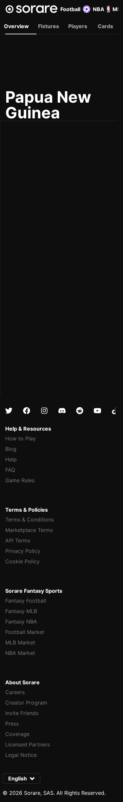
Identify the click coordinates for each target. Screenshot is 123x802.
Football (70, 9)
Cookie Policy (22, 561)
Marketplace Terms (29, 530)
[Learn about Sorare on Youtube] (97, 411)
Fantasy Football (25, 600)
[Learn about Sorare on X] (9, 411)
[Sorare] (31, 9)
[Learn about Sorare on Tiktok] (115, 411)
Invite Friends (21, 713)
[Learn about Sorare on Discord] (62, 411)
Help (11, 459)
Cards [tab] (105, 26)
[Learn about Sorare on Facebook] (26, 411)
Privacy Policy (22, 551)
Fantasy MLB (21, 611)
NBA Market (20, 653)
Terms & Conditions (29, 519)
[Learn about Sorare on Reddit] (79, 411)
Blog (10, 449)
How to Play (20, 438)
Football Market (24, 632)
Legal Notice (21, 755)
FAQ (10, 470)
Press (12, 723)
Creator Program (26, 702)
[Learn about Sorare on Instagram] (44, 411)
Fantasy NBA (21, 621)
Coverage (17, 734)
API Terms (17, 540)
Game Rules (19, 480)
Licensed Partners (27, 744)
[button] (21, 778)
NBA (98, 9)
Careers (15, 692)
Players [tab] (77, 26)
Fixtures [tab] (48, 26)
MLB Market (20, 642)
